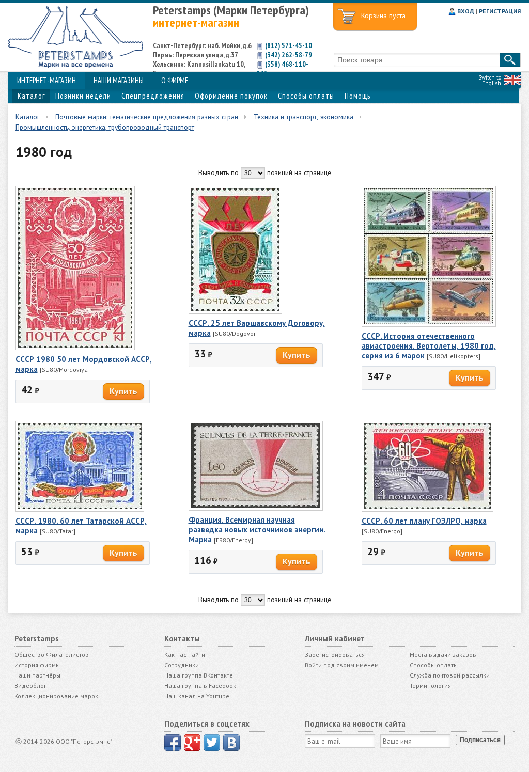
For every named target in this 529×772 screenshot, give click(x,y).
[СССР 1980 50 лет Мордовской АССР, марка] (75, 347)
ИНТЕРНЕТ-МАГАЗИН (46, 80)
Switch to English (489, 80)
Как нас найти (184, 654)
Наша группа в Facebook (200, 685)
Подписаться (480, 740)
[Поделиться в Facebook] (172, 742)
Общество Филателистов (51, 654)
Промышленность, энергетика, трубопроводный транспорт (104, 127)
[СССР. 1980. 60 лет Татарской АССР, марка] (79, 509)
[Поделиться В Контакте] (231, 742)
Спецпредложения (152, 96)
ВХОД (465, 11)
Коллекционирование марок (56, 696)
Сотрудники (181, 665)
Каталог (31, 96)
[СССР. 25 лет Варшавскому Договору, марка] (235, 311)
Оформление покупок (231, 96)
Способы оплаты (306, 96)
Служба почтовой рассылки (450, 675)
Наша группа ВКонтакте (198, 675)
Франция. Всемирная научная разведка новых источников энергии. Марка (257, 529)
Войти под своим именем (342, 665)
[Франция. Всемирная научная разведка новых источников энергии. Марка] (256, 508)
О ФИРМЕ (174, 80)
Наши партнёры (37, 675)
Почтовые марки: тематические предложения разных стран (146, 116)
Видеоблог (30, 685)
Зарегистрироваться (335, 654)
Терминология (430, 685)
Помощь (357, 96)
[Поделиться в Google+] (192, 742)
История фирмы (37, 665)
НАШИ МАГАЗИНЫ (119, 80)
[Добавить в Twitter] (212, 742)
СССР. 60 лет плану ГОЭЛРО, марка (424, 521)
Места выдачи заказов (443, 654)
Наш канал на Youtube (196, 696)
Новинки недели (83, 96)
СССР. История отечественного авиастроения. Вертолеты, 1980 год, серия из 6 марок (429, 345)
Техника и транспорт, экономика (303, 116)
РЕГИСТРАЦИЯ (500, 11)
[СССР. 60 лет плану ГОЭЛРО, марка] (427, 509)
